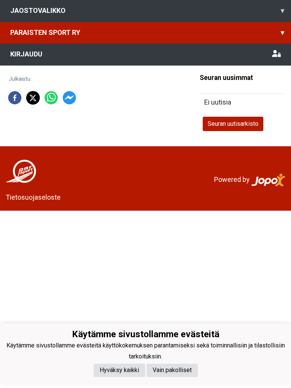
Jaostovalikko (147, 10)
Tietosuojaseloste (33, 197)
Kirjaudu (26, 54)
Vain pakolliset (172, 370)
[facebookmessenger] (69, 98)
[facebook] (15, 98)
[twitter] (33, 98)
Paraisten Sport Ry (147, 32)
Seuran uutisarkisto (233, 123)
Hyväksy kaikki (119, 370)
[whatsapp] (51, 98)
